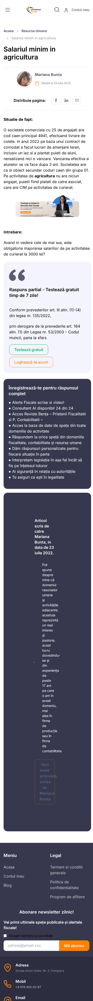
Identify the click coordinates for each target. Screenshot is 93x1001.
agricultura (45, 176)
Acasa (9, 31)
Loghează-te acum (31, 362)
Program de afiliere (67, 896)
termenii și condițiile (37, 936)
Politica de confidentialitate (64, 884)
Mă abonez (74, 945)
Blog (8, 885)
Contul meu (80, 10)
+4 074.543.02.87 (28, 987)
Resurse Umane (34, 31)
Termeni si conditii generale (66, 870)
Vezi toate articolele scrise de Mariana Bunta (47, 781)
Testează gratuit (28, 349)
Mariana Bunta (48, 74)
